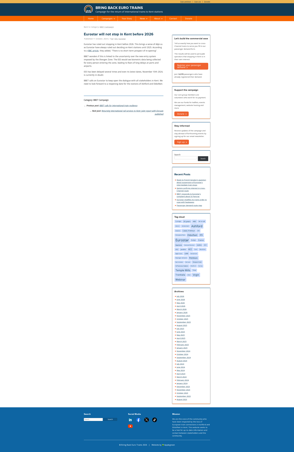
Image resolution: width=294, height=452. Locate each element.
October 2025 (182, 319)
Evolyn (193, 240)
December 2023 (183, 386)
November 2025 (183, 316)
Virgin (196, 274)
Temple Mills (182, 270)
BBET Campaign (107, 27)
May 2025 (181, 335)
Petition (193, 257)
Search (177, 154)
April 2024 (181, 374)
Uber (189, 275)
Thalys (194, 270)
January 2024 (182, 383)
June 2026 (181, 299)
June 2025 (181, 332)
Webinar (180, 279)
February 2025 (183, 344)
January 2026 (182, 312)
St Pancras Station (181, 266)
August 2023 (182, 399)
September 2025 (184, 322)
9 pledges (178, 221)
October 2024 (182, 354)
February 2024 (183, 380)
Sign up (181, 142)
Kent (195, 249)
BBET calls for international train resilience (118, 105)
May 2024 (181, 370)
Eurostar (122, 39)
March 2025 (182, 341)
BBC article (93, 50)
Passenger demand (181, 258)
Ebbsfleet (192, 235)
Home (91, 18)
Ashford (196, 226)
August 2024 (182, 361)
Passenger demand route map (189, 205)
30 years (187, 221)
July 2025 (180, 328)
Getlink (199, 245)
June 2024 (181, 367)
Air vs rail (202, 221)
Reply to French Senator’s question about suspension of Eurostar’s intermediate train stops (191, 182)
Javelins (183, 249)
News (142, 18)
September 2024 (184, 357)
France (201, 240)
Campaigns (107, 18)
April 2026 (181, 306)
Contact (173, 18)
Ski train (187, 262)
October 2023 (182, 393)
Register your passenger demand (189, 66)
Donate (207, 1)
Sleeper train (197, 262)
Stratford (193, 266)
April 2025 (181, 338)
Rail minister (179, 262)
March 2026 (182, 309)
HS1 (205, 245)
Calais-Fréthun (189, 231)
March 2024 (182, 377)
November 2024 (183, 351)
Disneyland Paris (180, 235)
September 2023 (184, 396)
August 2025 (182, 325)
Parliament (194, 253)
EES (116, 39)
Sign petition (185, 1)
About (157, 18)
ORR (186, 253)
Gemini (178, 245)
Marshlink (202, 249)
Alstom (177, 226)
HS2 (176, 249)
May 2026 (181, 303)
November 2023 (183, 390)
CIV (198, 231)
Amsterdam (185, 226)
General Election (189, 245)
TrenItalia (180, 274)
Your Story (127, 18)
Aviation (177, 231)
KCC (190, 249)
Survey (200, 266)
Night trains (178, 253)
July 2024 (180, 364)
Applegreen (169, 445)
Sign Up (197, 1)
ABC (194, 221)
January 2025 (182, 348)
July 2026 (180, 296)
